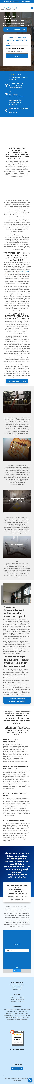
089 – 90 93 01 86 (17, 877)
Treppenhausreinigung (20, 447)
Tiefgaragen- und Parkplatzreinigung (17, 500)
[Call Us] (30, 1080)
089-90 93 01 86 (19, 997)
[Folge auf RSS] (17, 1068)
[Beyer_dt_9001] (24, 188)
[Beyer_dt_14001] (10, 188)
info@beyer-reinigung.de (17, 1001)
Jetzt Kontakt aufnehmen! (17, 381)
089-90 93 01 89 (19, 999)
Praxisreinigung (17, 545)
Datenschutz (17, 1081)
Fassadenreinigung (19, 399)
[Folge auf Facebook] (13, 1068)
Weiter (17, 56)
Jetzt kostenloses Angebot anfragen (17, 700)
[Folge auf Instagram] (21, 1068)
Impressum (25, 1078)
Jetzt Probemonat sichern (15, 29)
